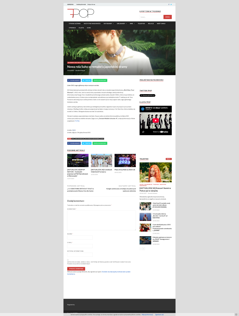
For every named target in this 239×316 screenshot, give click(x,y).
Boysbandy (108, 23)
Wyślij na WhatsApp (100, 80)
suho (102, 138)
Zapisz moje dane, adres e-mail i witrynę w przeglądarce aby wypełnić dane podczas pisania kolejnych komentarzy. (99, 263)
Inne (131, 23)
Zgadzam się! (159, 314)
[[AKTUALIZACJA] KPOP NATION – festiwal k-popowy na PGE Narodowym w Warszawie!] (78, 167)
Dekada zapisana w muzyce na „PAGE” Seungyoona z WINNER (162, 239)
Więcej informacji (147, 314)
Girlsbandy (121, 23)
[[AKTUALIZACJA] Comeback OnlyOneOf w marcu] (101, 167)
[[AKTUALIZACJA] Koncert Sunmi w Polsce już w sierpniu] (156, 172)
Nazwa (70, 234)
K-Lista (81, 28)
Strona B (72, 28)
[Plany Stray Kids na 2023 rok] (125, 167)
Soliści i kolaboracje (146, 184)
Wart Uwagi (161, 23)
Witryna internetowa (75, 251)
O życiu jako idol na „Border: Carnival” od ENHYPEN (160, 216)
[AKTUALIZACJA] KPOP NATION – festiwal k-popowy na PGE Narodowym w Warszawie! (77, 173)
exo (73, 138)
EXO (76, 62)
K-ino (89, 28)
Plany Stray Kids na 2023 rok (125, 170)
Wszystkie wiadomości (92, 23)
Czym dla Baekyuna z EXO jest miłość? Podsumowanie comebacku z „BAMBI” (162, 227)
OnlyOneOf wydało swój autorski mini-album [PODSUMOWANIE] (161, 205)
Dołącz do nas (91, 4)
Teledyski (141, 23)
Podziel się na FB (75, 80)
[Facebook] (169, 4)
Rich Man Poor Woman (92, 138)
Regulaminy (71, 304)
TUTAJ (77, 121)
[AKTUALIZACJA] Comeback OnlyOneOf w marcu (101, 171)
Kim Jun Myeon (79, 138)
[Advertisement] (145, 146)
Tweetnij (87, 80)
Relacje (151, 23)
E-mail (70, 242)
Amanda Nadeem (152, 193)
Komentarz (71, 209)
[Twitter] (171, 4)
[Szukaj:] (156, 17)
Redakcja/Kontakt (81, 4)
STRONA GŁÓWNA (75, 23)
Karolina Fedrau (80, 70)
